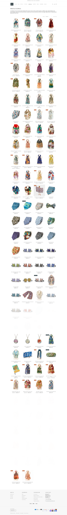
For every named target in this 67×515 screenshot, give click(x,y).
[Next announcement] (56, 0)
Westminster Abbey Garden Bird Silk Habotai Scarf (16, 167)
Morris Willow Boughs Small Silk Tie (27, 421)
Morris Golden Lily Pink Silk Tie (39, 212)
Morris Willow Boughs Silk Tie (27, 227)
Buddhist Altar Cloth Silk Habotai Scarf (28, 166)
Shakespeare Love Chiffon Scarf (39, 301)
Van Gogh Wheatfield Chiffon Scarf (16, 361)
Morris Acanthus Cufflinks (16, 316)
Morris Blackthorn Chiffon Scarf (16, 90)
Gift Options (24, 495)
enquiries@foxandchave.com (50, 500)
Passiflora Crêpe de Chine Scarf (39, 121)
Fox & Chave (13, 513)
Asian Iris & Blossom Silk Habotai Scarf (39, 436)
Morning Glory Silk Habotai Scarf (51, 467)
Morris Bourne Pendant (16, 346)
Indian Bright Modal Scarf (39, 391)
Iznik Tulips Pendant (16, 331)
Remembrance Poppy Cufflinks (28, 316)
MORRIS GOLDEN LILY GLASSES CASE (51, 361)
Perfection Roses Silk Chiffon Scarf (27, 391)
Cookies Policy (36, 499)
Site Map (11, 498)
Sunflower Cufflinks (51, 316)
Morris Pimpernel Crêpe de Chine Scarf (51, 105)
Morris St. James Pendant (27, 346)
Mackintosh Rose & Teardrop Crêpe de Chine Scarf (39, 75)
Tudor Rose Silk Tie (16, 242)
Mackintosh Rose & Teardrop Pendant (51, 331)
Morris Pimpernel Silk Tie (16, 227)
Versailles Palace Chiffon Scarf (16, 391)
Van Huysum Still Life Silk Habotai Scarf (51, 421)
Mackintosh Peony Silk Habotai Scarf (27, 74)
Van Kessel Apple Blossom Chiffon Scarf (16, 421)
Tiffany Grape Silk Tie (51, 227)
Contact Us (12, 494)
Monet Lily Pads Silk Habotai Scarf (51, 436)
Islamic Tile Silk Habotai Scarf (27, 467)
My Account (35, 494)
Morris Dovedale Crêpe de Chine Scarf (16, 105)
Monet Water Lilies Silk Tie (27, 212)
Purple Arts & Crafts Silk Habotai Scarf (16, 467)
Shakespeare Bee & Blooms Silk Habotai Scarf (16, 151)
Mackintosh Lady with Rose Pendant (39, 331)
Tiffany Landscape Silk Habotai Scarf (27, 331)
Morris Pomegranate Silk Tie (39, 242)
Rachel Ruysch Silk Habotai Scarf (39, 406)
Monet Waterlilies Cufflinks (51, 301)
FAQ (22, 494)
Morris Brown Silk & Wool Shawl (28, 90)
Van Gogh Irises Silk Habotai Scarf (51, 346)
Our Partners (24, 499)
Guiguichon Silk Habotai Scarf (16, 451)
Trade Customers (24, 498)
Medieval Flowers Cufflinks (15, 301)
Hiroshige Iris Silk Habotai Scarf (51, 90)
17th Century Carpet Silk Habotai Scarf (39, 467)
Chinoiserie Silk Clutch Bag (27, 361)
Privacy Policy (36, 498)
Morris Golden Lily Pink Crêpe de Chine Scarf (39, 106)
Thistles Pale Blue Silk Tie (39, 227)
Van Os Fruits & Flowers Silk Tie (28, 242)
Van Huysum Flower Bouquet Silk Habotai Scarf (16, 436)
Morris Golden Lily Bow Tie (51, 212)
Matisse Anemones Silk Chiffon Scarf (51, 406)
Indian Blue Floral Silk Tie (39, 421)
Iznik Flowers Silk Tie (15, 121)
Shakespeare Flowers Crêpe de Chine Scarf (27, 301)
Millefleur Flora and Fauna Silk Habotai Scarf (39, 452)
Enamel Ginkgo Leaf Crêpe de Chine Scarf (39, 166)
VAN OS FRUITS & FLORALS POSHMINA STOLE (28, 197)
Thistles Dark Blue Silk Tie (39, 316)
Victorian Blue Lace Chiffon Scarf (39, 361)
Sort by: (44, 16)
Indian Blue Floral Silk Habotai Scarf (51, 391)
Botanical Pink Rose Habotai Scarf (27, 436)
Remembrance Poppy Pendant (39, 346)
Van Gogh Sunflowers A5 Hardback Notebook (16, 376)
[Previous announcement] (10, 0)
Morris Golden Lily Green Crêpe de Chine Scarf (27, 106)
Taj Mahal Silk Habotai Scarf (16, 406)
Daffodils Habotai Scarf (51, 166)
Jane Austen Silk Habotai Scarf (51, 121)
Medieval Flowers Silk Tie (16, 212)
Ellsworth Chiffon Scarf (16, 74)
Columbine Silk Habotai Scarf (28, 406)
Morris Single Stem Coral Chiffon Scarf (28, 121)
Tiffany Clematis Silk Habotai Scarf (27, 451)
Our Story (11, 495)
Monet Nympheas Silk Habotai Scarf (51, 74)
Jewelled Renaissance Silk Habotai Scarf (51, 451)
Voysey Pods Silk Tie (51, 242)
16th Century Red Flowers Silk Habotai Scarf (51, 376)
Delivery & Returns (36, 495)
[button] (16, 4)
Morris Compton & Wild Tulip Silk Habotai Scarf (39, 90)
